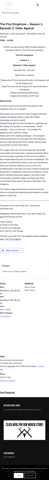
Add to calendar (12, 250)
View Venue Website (7, 381)
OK (18, 475)
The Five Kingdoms (13, 239)
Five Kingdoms (5, 316)
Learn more (30, 475)
